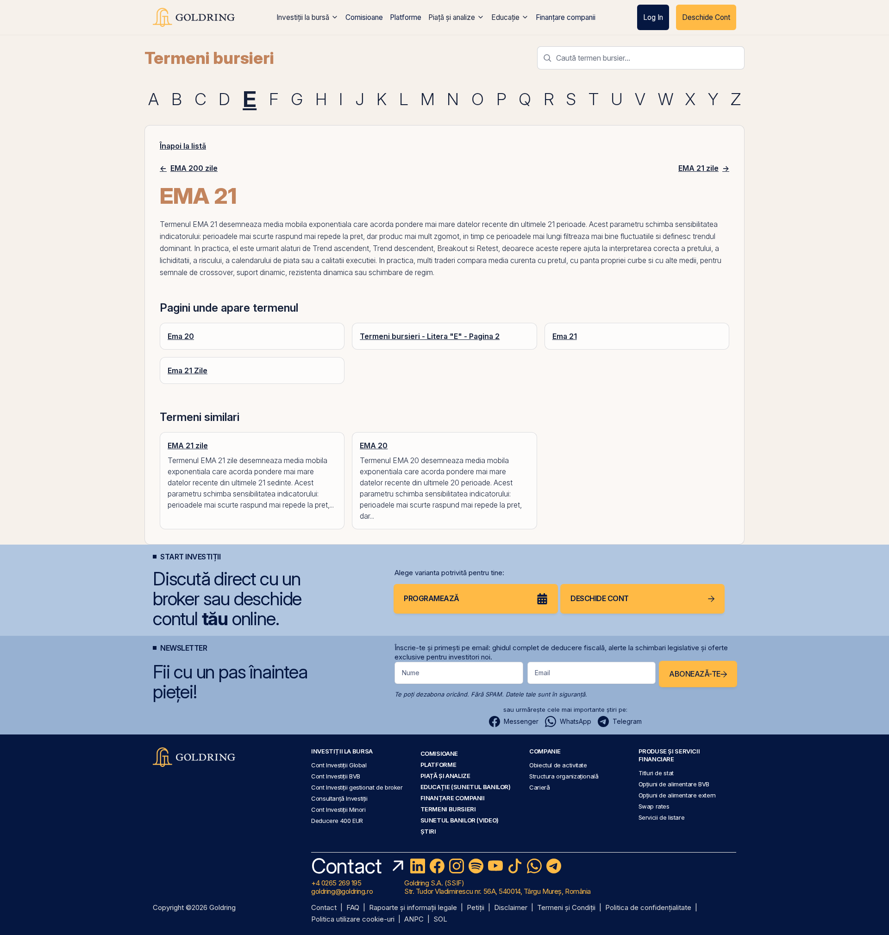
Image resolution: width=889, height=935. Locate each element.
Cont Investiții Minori (338, 809)
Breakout (452, 248)
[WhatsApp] (534, 866)
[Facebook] (437, 866)
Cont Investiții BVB (335, 776)
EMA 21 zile (188, 445)
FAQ (352, 908)
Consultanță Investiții (339, 798)
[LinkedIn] (417, 866)
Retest (487, 248)
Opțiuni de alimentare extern (677, 795)
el (235, 248)
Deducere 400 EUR (337, 820)
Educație (505, 17)
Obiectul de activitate (558, 765)
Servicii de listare (662, 817)
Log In (653, 17)
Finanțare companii (565, 17)
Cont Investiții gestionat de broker (357, 787)
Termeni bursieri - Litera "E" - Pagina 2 (430, 336)
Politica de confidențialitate (648, 908)
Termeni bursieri (209, 58)
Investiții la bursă (302, 17)
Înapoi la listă (183, 146)
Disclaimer (510, 908)
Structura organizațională (563, 776)
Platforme (405, 17)
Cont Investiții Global (339, 765)
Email (542, 673)
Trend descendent (403, 248)
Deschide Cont (706, 17)
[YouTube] (495, 866)
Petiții (475, 908)
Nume (410, 673)
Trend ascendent (341, 248)
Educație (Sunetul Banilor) (465, 787)
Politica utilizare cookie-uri (352, 919)
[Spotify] (476, 866)
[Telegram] (553, 866)
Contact (324, 908)
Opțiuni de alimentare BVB (674, 784)
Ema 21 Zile (187, 370)
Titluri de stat (656, 773)
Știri (428, 831)
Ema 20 (181, 336)
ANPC (414, 919)
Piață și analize (451, 17)
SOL (440, 919)
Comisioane (364, 17)
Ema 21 (564, 336)
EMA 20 (374, 445)
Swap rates (654, 806)
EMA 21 (205, 224)
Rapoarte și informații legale (413, 908)
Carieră (539, 787)
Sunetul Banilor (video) (459, 820)
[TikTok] (514, 866)
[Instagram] (456, 866)
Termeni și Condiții (566, 908)
